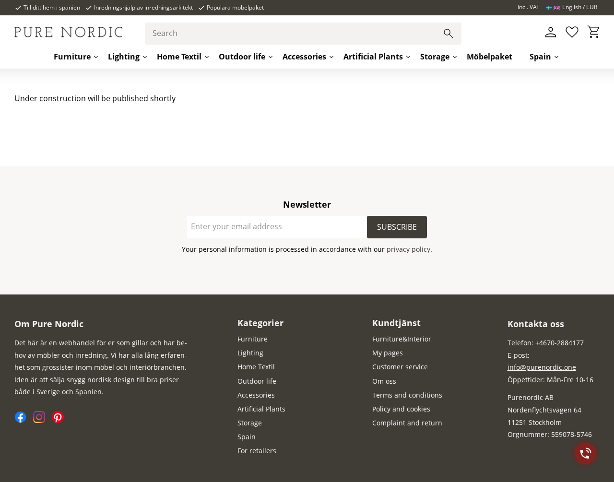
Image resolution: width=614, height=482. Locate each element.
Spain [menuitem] (540, 56)
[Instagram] (42, 420)
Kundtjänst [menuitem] (396, 322)
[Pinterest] (60, 420)
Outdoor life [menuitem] (242, 56)
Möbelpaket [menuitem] (489, 56)
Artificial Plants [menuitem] (373, 56)
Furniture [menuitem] (72, 56)
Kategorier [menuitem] (260, 322)
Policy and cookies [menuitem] (401, 408)
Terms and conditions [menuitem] (407, 395)
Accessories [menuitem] (304, 56)
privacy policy (408, 249)
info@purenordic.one (542, 367)
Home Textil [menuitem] (179, 56)
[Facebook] (23, 420)
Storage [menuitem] (434, 56)
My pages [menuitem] (387, 352)
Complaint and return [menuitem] (407, 422)
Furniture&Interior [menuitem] (401, 338)
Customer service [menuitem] (400, 366)
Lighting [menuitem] (124, 56)
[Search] (448, 33)
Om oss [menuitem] (384, 381)
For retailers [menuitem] (256, 450)
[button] (572, 32)
